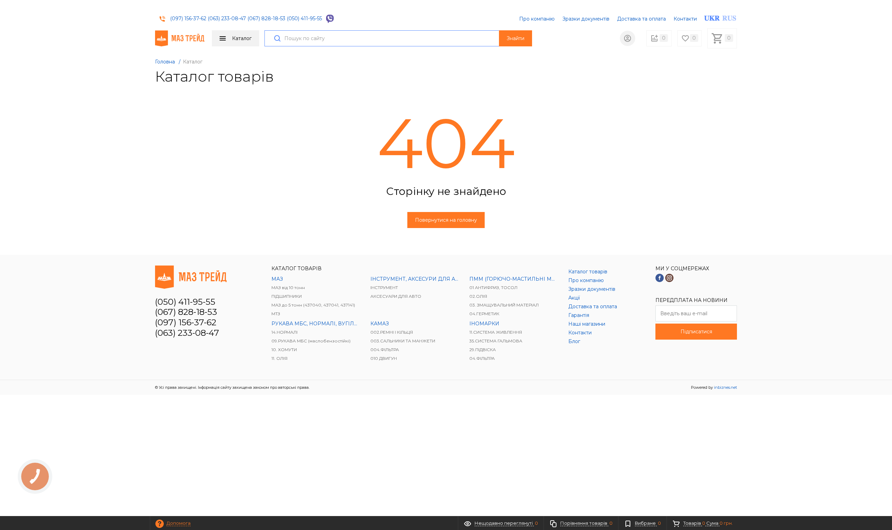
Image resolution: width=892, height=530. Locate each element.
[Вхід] (627, 38)
